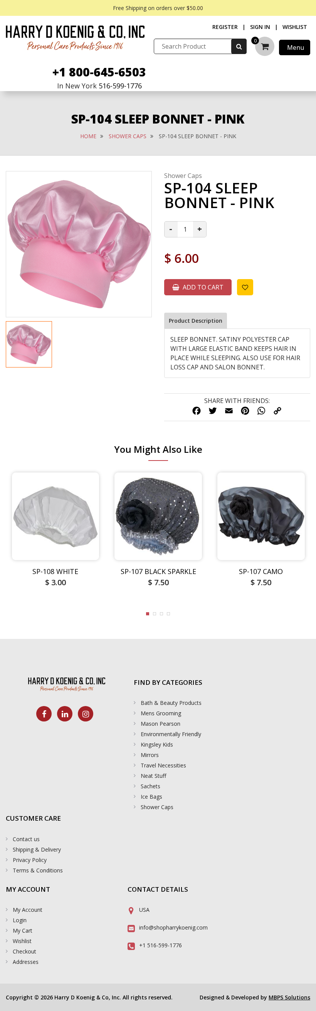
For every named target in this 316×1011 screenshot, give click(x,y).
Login (20, 920)
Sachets (150, 786)
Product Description (195, 320)
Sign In (260, 26)
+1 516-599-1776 (160, 945)
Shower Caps (127, 136)
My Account (27, 909)
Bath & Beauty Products (171, 702)
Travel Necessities (163, 765)
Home (88, 136)
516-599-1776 (120, 85)
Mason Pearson (160, 723)
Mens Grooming (161, 713)
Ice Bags (151, 796)
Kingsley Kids (157, 744)
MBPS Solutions (289, 997)
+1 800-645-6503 (99, 72)
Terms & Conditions (38, 870)
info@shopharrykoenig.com (173, 927)
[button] (147, 613)
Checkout (24, 951)
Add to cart (202, 287)
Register (225, 26)
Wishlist (294, 26)
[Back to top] (302, 997)
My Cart (22, 930)
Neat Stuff (153, 775)
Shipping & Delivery (37, 849)
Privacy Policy (30, 860)
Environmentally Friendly (171, 734)
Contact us (26, 839)
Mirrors (150, 755)
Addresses (26, 961)
